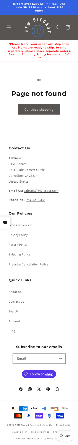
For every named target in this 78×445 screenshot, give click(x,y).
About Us (15, 292)
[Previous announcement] (8, 7)
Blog (12, 331)
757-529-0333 (35, 200)
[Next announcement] (70, 7)
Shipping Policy (19, 254)
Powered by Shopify (41, 425)
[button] (8, 27)
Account (14, 321)
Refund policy (64, 425)
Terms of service (40, 431)
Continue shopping (39, 109)
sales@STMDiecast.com (41, 190)
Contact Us (16, 301)
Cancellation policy (55, 438)
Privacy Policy (18, 235)
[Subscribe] (60, 358)
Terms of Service (20, 225)
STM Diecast (22, 425)
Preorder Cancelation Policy (28, 264)
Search (13, 311)
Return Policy (18, 245)
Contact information (28, 438)
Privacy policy (19, 431)
